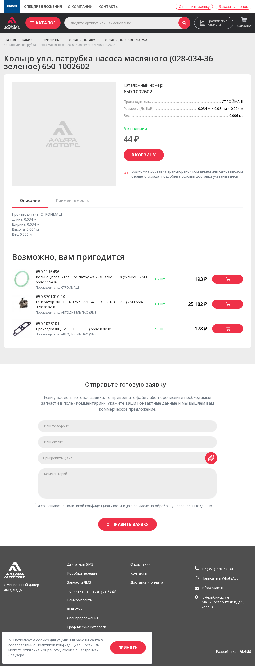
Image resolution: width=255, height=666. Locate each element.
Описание (30, 200)
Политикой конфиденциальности (93, 505)
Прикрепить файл (58, 458)
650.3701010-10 (50, 296)
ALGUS (245, 651)
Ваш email (53, 442)
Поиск (184, 23)
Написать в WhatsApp (220, 578)
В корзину (144, 155)
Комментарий (55, 473)
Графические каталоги (217, 23)
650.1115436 (47, 271)
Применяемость (72, 200)
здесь (233, 176)
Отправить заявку (127, 524)
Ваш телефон (56, 426)
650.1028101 (47, 323)
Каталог (46, 23)
